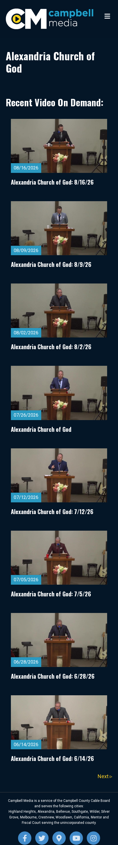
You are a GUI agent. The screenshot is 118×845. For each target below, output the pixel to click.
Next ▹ (105, 776)
